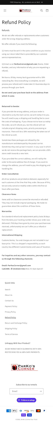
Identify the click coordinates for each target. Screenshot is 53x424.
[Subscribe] (40, 391)
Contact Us (9, 300)
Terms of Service (11, 334)
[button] (5, 10)
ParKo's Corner (25, 419)
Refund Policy (10, 317)
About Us (8, 295)
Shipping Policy (11, 328)
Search (7, 289)
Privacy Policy (10, 312)
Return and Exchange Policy (16, 323)
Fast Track (34, 419)
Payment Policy (11, 306)
